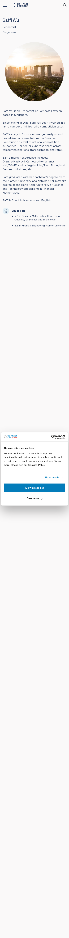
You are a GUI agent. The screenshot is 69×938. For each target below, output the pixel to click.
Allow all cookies (34, 487)
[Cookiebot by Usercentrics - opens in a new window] (51, 437)
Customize (33, 498)
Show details (51, 477)
